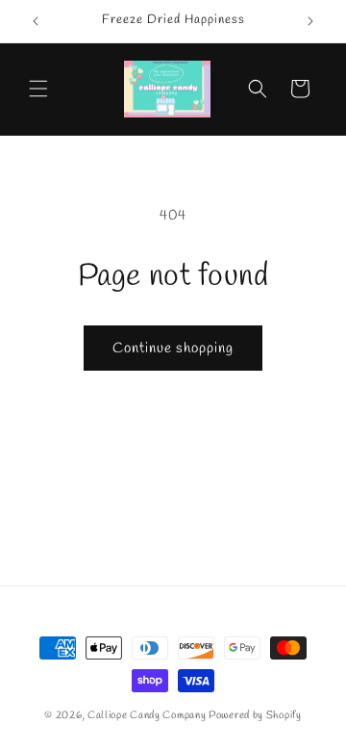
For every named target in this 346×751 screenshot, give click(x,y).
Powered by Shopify (255, 715)
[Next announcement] (310, 21)
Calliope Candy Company (146, 715)
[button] (38, 88)
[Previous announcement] (35, 21)
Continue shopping (173, 348)
